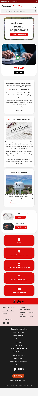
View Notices (21, 227)
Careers (4, 313)
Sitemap (18, 342)
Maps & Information (18, 352)
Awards (18, 365)
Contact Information (19, 34)
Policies (18, 339)
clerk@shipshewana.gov (27, 316)
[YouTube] (7, 322)
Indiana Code (18, 358)
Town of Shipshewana (20, 6)
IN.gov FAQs (18, 345)
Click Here (13, 203)
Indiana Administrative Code (18, 361)
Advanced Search (18, 335)
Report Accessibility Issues (18, 380)
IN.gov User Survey (18, 332)
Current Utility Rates (8, 311)
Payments (19, 72)
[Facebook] (3, 322)
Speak (18, 376)
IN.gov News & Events (18, 355)
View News (20, 217)
